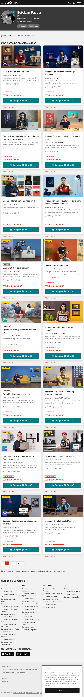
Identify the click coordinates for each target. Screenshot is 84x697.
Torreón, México (25, 21)
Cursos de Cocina (7, 632)
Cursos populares (70, 594)
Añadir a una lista (8, 107)
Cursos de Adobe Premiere (52, 602)
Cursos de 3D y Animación (10, 606)
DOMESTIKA (11, 2)
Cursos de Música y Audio (10, 629)
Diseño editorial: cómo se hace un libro (20, 201)
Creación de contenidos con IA (16, 394)
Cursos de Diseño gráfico (30, 604)
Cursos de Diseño (7, 604)
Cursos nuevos (69, 589)
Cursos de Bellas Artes (30, 606)
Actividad (11, 36)
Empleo (16, 669)
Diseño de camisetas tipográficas (60, 456)
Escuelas (34, 669)
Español (5, 681)
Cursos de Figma (49, 607)
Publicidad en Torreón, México (41, 571)
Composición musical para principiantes (21, 136)
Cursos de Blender (49, 604)
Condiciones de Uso (19, 692)
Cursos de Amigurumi (29, 630)
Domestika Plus (20, 672)
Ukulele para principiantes (56, 265)
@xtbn (3, 36)
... (33, 34)
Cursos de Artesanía (29, 601)
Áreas (25, 586)
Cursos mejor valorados (72, 591)
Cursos (20, 36)
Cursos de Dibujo (28, 598)
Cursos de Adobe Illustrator (52, 593)
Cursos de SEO (27, 617)
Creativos (9, 571)
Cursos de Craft (6, 591)
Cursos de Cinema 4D (50, 599)
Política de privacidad (32, 692)
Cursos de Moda (6, 617)
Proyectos (10, 669)
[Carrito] (74, 2)
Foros (22, 669)
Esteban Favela (29, 12)
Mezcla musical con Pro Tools (16, 72)
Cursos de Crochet (28, 627)
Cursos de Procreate (50, 596)
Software (47, 586)
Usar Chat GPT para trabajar (16, 268)
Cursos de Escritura (8, 614)
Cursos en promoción (71, 597)
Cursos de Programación (30, 619)
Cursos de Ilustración (8, 589)
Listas (27, 36)
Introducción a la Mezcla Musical (59, 521)
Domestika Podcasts (7, 672)
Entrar (79, 3)
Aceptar (62, 690)
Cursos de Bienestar (8, 639)
